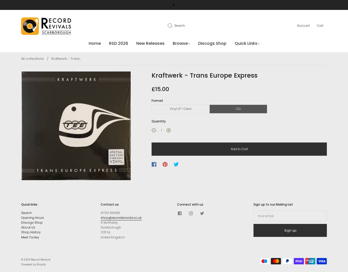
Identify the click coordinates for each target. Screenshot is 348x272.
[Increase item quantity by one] (168, 130)
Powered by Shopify (33, 264)
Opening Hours (32, 218)
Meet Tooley (30, 237)
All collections (32, 58)
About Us (28, 227)
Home (95, 43)
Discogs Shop (212, 43)
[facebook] (179, 213)
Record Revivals (40, 260)
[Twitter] (176, 164)
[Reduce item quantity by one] (153, 130)
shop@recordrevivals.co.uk (121, 218)
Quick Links (246, 43)
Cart (320, 25)
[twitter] (202, 213)
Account (303, 25)
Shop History (31, 232)
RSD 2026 (118, 43)
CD (238, 109)
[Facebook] (154, 164)
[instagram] (190, 213)
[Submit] (173, 25)
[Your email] (290, 215)
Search (179, 25)
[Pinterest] (165, 164)
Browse (180, 43)
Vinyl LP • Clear (181, 109)
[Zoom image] (76, 126)
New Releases (150, 43)
